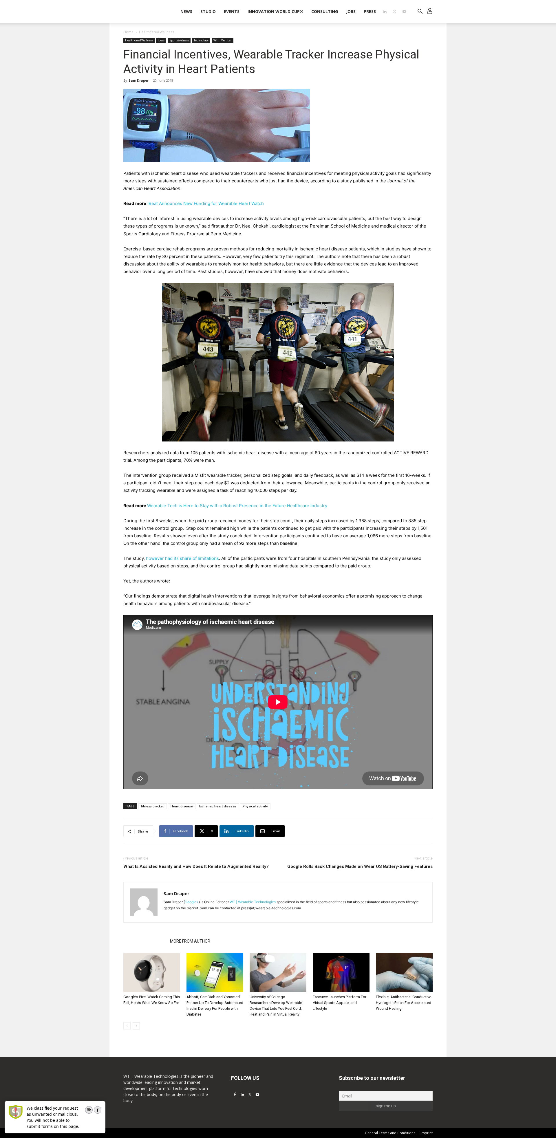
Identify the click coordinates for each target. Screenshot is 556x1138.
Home (128, 32)
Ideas (161, 40)
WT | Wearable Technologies (253, 902)
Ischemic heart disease (217, 806)
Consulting (324, 11)
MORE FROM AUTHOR (190, 941)
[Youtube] (404, 11)
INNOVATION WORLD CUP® (275, 11)
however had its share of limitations (182, 558)
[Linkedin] (384, 11)
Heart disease (182, 806)
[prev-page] (127, 1025)
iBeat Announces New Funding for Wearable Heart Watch (205, 203)
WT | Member (222, 40)
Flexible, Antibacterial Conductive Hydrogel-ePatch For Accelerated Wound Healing (403, 1003)
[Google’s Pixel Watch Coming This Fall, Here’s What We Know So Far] (151, 972)
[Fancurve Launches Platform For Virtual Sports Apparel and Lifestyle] (341, 972)
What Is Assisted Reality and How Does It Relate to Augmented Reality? (196, 866)
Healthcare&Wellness (139, 40)
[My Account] (430, 11)
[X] (394, 11)
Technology (201, 40)
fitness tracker (152, 806)
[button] (420, 12)
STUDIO (208, 11)
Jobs (351, 11)
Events (231, 11)
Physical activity (255, 806)
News (186, 11)
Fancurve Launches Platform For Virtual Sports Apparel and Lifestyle (339, 1003)
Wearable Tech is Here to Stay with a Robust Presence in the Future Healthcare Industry (237, 505)
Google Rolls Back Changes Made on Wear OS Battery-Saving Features (360, 866)
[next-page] (136, 1025)
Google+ (192, 902)
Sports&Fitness (179, 40)
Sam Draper (139, 80)
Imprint (427, 1132)
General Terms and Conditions (390, 1132)
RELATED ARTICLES (145, 941)
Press (370, 11)
